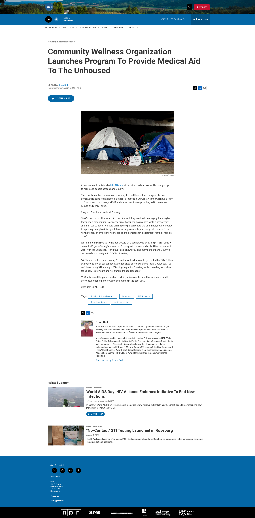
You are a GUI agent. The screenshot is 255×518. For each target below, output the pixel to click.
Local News (51, 28)
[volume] (56, 19)
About (132, 28)
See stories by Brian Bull (109, 360)
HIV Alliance (116, 185)
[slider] (60, 19)
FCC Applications (57, 501)
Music (105, 28)
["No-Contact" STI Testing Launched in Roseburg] (66, 435)
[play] (48, 19)
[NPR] (71, 512)
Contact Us (54, 496)
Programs (69, 28)
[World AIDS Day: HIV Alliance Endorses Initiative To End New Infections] (66, 397)
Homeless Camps (99, 302)
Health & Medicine (94, 388)
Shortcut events (89, 28)
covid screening (121, 302)
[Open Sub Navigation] (60, 28)
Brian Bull (63, 85)
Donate (203, 7)
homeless (126, 296)
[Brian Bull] (87, 329)
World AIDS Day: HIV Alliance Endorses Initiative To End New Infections (140, 394)
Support (118, 28)
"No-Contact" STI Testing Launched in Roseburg (129, 430)
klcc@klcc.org (55, 491)
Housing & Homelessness (61, 41)
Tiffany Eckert (92, 401)
